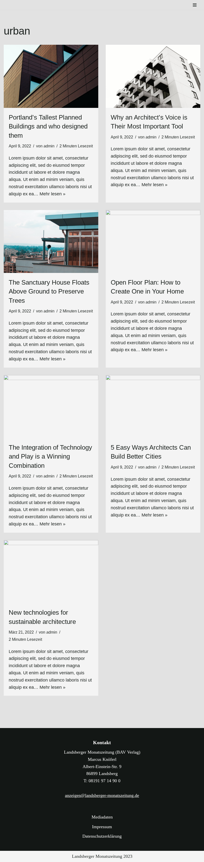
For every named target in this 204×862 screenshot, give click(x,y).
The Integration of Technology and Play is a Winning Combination (50, 456)
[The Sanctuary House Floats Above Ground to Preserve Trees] (51, 241)
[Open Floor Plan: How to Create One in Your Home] (153, 241)
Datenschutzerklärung (102, 836)
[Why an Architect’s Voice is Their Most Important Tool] (153, 76)
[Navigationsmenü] (194, 5)
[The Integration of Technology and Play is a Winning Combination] (51, 406)
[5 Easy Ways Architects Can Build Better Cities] (153, 406)
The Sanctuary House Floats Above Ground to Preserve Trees (49, 291)
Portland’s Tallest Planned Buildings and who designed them (48, 126)
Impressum (102, 826)
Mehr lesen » (52, 193)
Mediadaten (102, 817)
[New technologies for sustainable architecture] (51, 571)
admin (49, 146)
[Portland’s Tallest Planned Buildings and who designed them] (51, 76)
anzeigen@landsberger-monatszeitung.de (102, 795)
